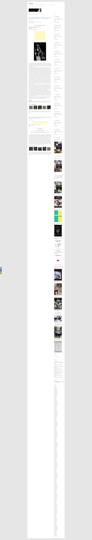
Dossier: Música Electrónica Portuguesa (58, 373)
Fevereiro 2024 (55, 411)
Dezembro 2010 (56, 519)
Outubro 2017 (55, 476)
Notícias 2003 (49, 152)
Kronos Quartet (33, 111)
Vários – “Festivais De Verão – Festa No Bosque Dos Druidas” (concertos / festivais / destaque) (40, 118)
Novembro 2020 (56, 444)
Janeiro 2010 (55, 526)
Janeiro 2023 (55, 422)
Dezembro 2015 (56, 495)
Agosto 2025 (55, 395)
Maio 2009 (55, 533)
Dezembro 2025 (56, 392)
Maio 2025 (55, 398)
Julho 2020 (55, 448)
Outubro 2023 (55, 414)
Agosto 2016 (55, 488)
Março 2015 (55, 503)
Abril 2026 (55, 388)
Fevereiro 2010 (55, 525)
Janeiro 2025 (55, 401)
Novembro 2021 (56, 434)
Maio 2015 (55, 501)
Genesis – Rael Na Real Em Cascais (58, 369)
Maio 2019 (55, 460)
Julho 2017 (55, 479)
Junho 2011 (55, 514)
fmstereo (31, 3)
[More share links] (1, 273)
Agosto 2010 (55, 520)
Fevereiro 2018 (55, 473)
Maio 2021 (55, 439)
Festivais (46, 152)
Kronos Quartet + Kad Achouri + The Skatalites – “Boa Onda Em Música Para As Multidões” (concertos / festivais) (40, 18)
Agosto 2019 (55, 457)
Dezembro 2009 (56, 527)
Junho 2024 (55, 407)
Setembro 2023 (56, 415)
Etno (43, 152)
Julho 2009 (55, 531)
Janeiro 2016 (55, 494)
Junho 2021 (55, 438)
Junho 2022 (55, 428)
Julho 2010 (55, 521)
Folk (47, 152)
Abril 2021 (55, 440)
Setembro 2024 (56, 405)
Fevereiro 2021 (55, 442)
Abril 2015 (55, 502)
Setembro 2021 (56, 436)
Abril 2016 (55, 492)
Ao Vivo (32, 152)
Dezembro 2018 (56, 464)
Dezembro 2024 (56, 402)
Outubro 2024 (55, 404)
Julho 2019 (55, 458)
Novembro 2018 (56, 465)
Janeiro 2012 (55, 509)
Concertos (39, 152)
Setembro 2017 (56, 477)
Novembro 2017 (56, 475)
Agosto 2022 (55, 426)
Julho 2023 (55, 417)
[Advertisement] (40, 35)
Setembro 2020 (56, 446)
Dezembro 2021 (56, 433)
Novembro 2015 (56, 496)
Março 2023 (55, 420)
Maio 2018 (55, 470)
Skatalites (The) (39, 111)
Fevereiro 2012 (55, 508)
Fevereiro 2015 (55, 504)
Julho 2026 (55, 386)
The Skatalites (42, 111)
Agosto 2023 (55, 416)
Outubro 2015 (55, 497)
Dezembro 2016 (56, 485)
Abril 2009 (55, 534)
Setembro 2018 (56, 467)
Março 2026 (55, 389)
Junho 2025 (55, 397)
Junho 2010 (55, 522)
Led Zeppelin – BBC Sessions (57, 364)
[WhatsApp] (1, 272)
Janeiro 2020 (55, 453)
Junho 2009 (55, 532)
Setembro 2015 (56, 498)
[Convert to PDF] (1, 271)
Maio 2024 (55, 408)
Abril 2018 (55, 471)
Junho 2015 (55, 500)
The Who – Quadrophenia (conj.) (57, 375)
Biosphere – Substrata (56, 377)
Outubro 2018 (55, 466)
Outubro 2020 (55, 445)
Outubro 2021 (55, 435)
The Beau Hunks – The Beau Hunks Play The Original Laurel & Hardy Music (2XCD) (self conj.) (58, 372)
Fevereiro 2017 (55, 483)
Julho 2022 (55, 427)
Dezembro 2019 (56, 454)
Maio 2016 (55, 491)
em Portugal (42, 152)
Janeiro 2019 (55, 463)
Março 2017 (55, 482)
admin (29, 112)
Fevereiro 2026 (55, 390)
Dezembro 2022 (56, 423)
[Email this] (1, 270)
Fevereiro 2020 (55, 452)
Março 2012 (55, 507)
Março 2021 (55, 441)
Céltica (37, 152)
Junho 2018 (55, 469)
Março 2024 (55, 410)
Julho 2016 (55, 489)
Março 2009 (55, 535)
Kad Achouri (30, 111)
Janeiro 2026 (55, 391)
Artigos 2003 (35, 152)
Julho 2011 (55, 513)
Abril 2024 (55, 409)
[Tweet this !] (1, 269)
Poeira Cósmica (56, 356)
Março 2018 (55, 472)
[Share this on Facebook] (1, 267)
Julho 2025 (55, 396)
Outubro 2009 (55, 529)
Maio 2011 (55, 515)
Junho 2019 (55, 459)
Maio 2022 (55, 429)
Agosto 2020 (55, 447)
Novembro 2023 (56, 413)
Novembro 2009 (56, 528)
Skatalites (36, 111)
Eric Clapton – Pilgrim (56, 368)
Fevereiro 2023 (55, 421)
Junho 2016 (55, 490)
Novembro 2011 (56, 510)
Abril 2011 (55, 516)
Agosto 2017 (55, 478)
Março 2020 (55, 451)
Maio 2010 (55, 523)
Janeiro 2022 (55, 432)
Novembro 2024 (56, 403)
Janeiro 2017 (55, 484)
